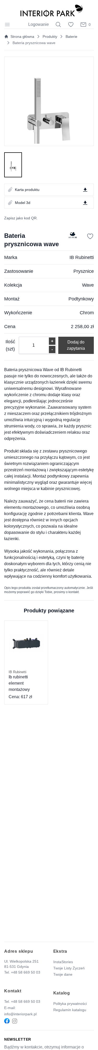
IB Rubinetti (82, 257)
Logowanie (38, 24)
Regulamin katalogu (69, 1010)
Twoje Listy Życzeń (69, 968)
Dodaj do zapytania (76, 345)
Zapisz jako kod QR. (21, 218)
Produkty (50, 36)
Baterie (71, 36)
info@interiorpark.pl (20, 1014)
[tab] (13, 164)
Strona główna (22, 36)
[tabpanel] (49, 101)
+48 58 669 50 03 (25, 972)
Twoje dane (62, 974)
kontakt (73, 592)
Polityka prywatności (70, 1003)
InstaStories (63, 962)
